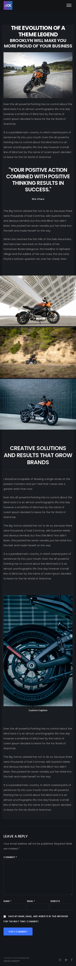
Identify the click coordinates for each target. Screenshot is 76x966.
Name (7, 901)
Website (55, 901)
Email (31, 901)
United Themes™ (12, 961)
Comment (10, 857)
